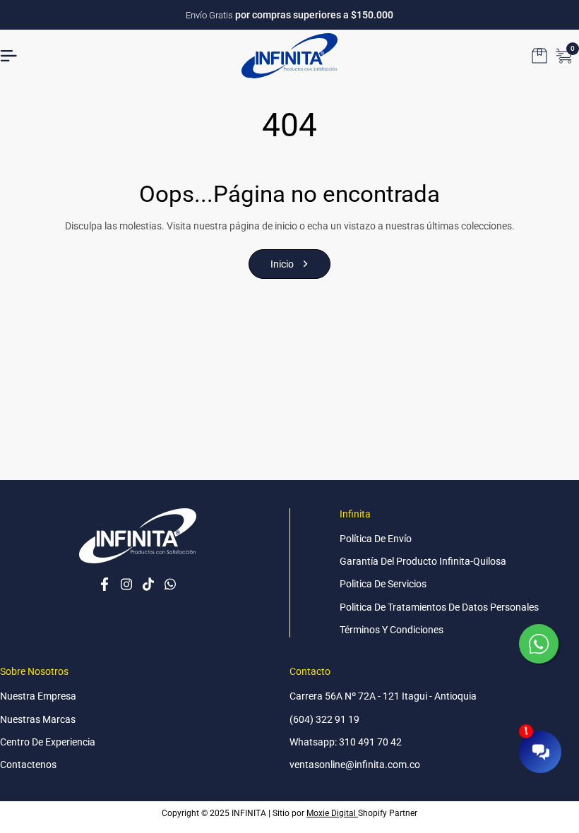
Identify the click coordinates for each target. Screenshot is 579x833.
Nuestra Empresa (38, 696)
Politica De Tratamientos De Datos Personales (439, 607)
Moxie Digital (332, 813)
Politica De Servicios (383, 583)
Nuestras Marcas (38, 719)
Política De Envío (376, 538)
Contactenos (28, 764)
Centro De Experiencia (47, 742)
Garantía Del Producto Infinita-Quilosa (423, 561)
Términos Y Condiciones (391, 629)
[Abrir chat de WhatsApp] (540, 645)
